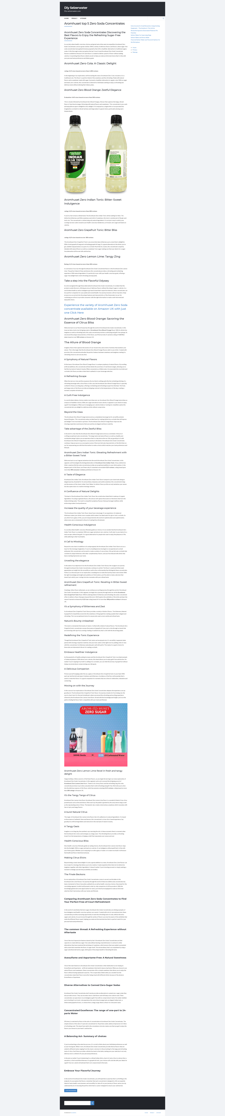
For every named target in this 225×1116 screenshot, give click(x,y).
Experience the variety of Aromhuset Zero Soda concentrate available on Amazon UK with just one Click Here (95, 308)
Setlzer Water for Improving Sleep (141, 35)
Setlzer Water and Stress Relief (140, 37)
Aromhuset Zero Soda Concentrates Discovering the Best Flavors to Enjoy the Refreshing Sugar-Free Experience (94, 35)
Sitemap (83, 18)
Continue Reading (70, 1090)
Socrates (73, 1112)
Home (66, 18)
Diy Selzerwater (75, 7)
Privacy (74, 18)
